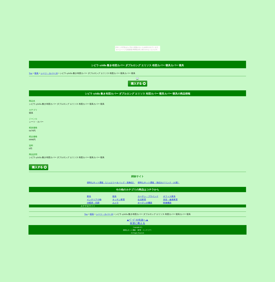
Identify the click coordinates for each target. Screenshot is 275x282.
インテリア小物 (94, 199)
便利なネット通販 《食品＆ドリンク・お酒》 (159, 182)
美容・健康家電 (170, 199)
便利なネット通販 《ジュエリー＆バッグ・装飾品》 (111, 182)
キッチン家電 (118, 199)
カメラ (115, 203)
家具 (89, 196)
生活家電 (142, 199)
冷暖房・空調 (93, 203)
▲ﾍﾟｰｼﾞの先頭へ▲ (137, 220)
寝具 (36, 73)
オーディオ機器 (145, 203)
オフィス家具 (169, 196)
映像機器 (167, 203)
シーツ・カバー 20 (49, 73)
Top (30, 73)
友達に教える (137, 223)
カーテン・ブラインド (148, 196)
